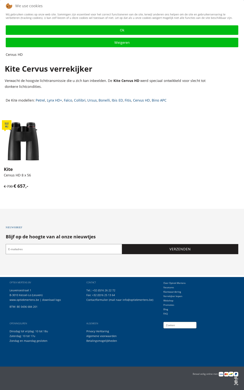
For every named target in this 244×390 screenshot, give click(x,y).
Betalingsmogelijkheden (101, 341)
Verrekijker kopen (172, 296)
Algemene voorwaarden (101, 336)
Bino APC (159, 100)
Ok (122, 30)
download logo (51, 300)
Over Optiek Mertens (174, 283)
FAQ (165, 313)
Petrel (40, 100)
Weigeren (122, 42)
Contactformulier (97, 300)
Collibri (80, 100)
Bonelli (104, 100)
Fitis (128, 100)
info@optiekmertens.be (137, 300)
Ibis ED (117, 100)
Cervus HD (141, 100)
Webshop (168, 300)
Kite (8, 169)
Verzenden (180, 249)
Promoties (168, 305)
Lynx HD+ (54, 100)
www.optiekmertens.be (24, 300)
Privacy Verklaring (97, 331)
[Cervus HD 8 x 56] (23, 141)
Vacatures (168, 287)
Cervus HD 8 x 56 (17, 175)
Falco (68, 100)
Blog (165, 309)
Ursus (92, 100)
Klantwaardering (172, 291)
